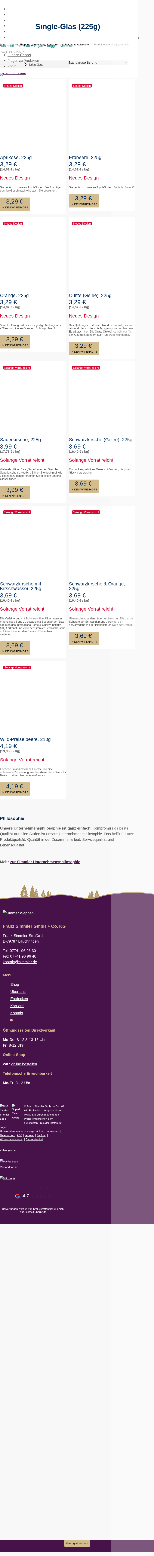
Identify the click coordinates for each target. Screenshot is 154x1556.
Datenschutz (7, 1135)
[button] (15, 204)
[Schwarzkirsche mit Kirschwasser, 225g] (33, 542)
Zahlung (41, 1135)
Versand (29, 1135)
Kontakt (16, 1013)
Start (3, 44)
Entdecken (19, 999)
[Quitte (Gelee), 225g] (102, 254)
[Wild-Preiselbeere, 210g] (33, 698)
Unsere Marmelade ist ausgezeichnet (22, 1131)
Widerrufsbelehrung (11, 1139)
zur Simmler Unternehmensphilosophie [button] (45, 862)
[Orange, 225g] (33, 254)
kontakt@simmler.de (20, 962)
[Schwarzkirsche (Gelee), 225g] (102, 398)
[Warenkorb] (136, 39)
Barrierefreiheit (34, 1139)
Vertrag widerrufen (77, 1543)
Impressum (52, 1131)
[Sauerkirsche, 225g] (33, 398)
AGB (19, 1135)
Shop (14, 984)
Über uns (18, 992)
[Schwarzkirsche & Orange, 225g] (102, 542)
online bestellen (24, 1064)
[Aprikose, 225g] (33, 116)
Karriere (17, 1006)
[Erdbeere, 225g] (102, 116)
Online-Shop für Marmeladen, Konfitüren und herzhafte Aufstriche (50, 44)
